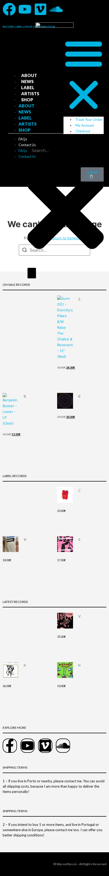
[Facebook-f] (10, 746)
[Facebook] (9, 9)
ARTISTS (30, 93)
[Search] (32, 273)
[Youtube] (24, 9)
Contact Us (27, 145)
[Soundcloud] (56, 9)
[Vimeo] (40, 9)
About (29, 75)
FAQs (23, 139)
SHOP (27, 99)
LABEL (27, 87)
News (27, 81)
